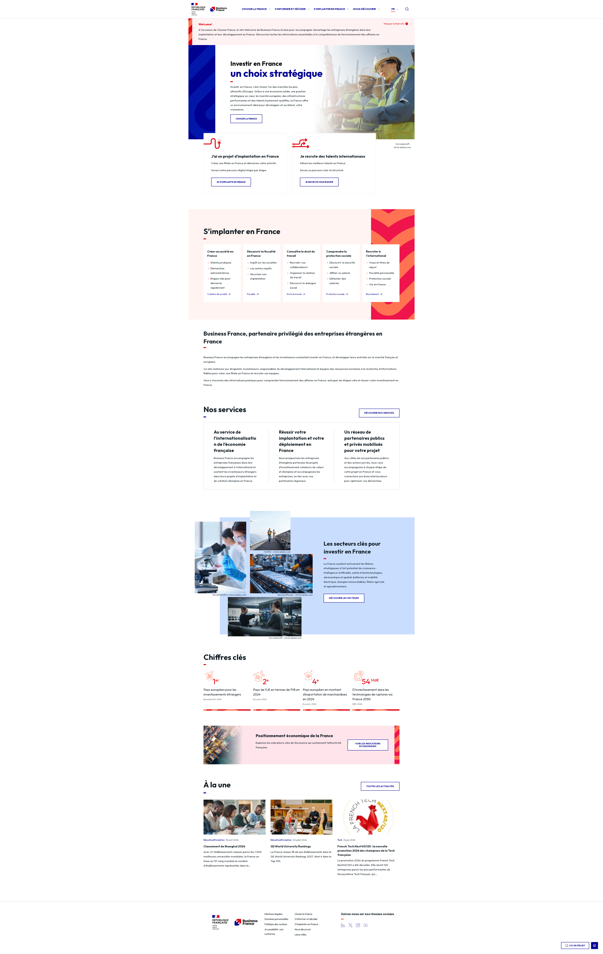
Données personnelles (276, 919)
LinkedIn (343, 925)
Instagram (358, 925)
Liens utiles (300, 934)
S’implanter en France (306, 924)
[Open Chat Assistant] (594, 945)
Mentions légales (273, 914)
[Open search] (404, 9)
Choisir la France (303, 914)
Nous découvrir (303, 929)
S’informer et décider (306, 919)
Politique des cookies (275, 924)
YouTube (365, 925)
